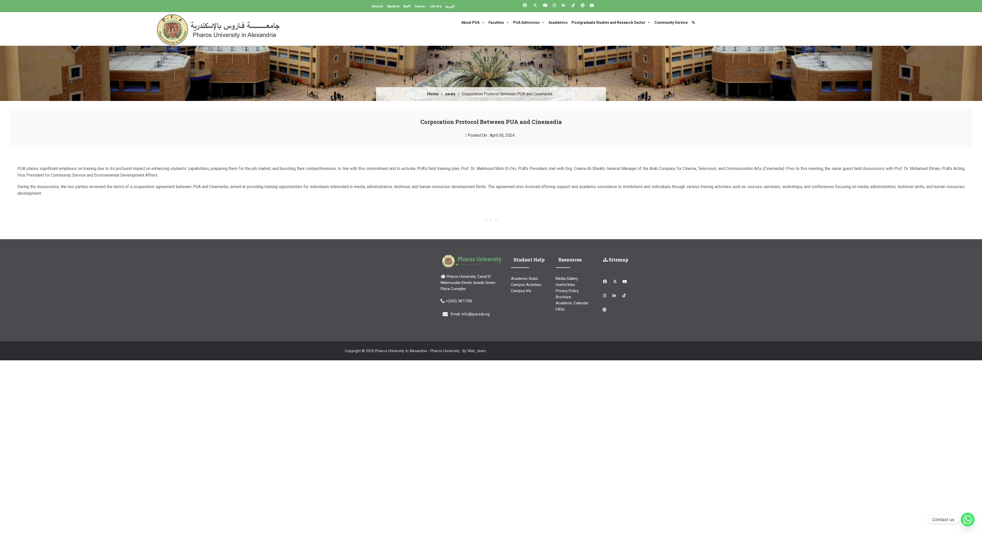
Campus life (521, 291)
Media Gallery (567, 278)
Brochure (563, 297)
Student (393, 6)
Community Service (671, 22)
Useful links (565, 284)
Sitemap (618, 260)
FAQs (560, 309)
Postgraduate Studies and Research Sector (608, 22)
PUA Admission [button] (526, 22)
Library (436, 6)
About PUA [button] (470, 22)
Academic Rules (524, 278)
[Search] (694, 22)
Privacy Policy (567, 291)
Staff (407, 6)
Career (420, 6)
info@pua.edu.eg (476, 314)
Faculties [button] (496, 22)
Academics (558, 22)
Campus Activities (526, 284)
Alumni (377, 6)
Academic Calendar (572, 303)
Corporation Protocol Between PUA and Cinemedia (491, 121)
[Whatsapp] (968, 519)
